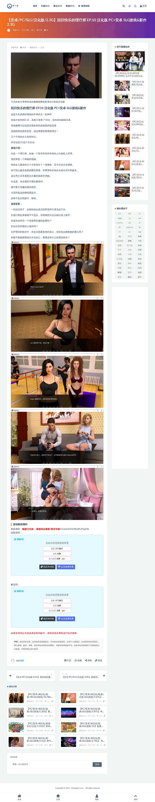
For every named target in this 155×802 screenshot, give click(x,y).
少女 (130, 250)
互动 (130, 236)
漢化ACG (57, 6)
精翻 (119, 268)
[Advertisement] (130, 378)
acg (20, 660)
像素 (140, 236)
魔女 (119, 277)
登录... (15, 764)
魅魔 (140, 272)
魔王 (140, 277)
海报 (89, 660)
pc (130, 232)
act (119, 214)
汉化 (140, 254)
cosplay (120, 223)
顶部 (135, 799)
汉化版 (119, 259)
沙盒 (130, 259)
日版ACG (45, 6)
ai (139, 214)
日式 (119, 254)
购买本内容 (48, 567)
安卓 (140, 245)
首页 (35, 6)
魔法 (130, 277)
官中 (119, 250)
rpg (139, 232)
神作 (130, 263)
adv (129, 214)
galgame (129, 227)
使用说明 (85, 6)
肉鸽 (140, 268)
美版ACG (70, 6)
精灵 (140, 263)
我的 (97, 799)
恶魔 (140, 250)
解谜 (119, 272)
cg (130, 218)
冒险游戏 (119, 241)
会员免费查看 (67, 567)
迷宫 (130, 272)
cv (130, 223)
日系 (130, 254)
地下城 (129, 245)
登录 (144, 6)
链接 (99, 660)
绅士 (130, 268)
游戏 (140, 259)
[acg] (9, 30)
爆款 (119, 263)
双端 (119, 245)
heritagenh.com (77, 788)
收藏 (79, 660)
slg (120, 236)
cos (139, 218)
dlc (119, 227)
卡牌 (140, 241)
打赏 (68, 660)
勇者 (130, 241)
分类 (58, 799)
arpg (119, 218)
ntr (120, 232)
